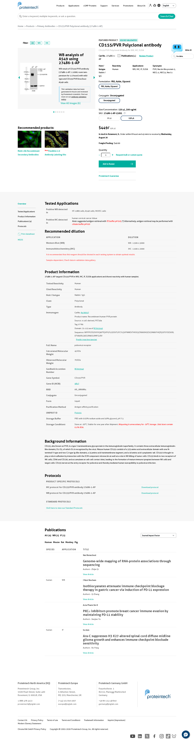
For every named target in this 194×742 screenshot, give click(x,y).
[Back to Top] (177, 735)
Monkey (69, 542)
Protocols (22, 226)
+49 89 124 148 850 (107, 701)
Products (30, 26)
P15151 (78, 413)
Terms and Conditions (71, 720)
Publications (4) (25, 221)
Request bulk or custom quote (129, 155)
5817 (77, 383)
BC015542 (98, 328)
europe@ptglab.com (67, 704)
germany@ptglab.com (108, 704)
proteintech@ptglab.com (29, 704)
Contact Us (22, 720)
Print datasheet (28, 234)
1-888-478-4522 (25, 701)
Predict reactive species (86, 339)
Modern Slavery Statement (29, 723)
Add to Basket (108, 164)
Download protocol (149, 487)
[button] (186, 734)
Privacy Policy (37, 720)
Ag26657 (85, 312)
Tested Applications (26, 211)
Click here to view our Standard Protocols (64, 508)
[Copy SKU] (124, 113)
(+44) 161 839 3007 (67, 701)
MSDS (20, 240)
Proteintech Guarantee (109, 176)
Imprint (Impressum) (116, 720)
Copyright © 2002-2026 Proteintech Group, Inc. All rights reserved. (79, 729)
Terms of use (52, 720)
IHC (47, 43)
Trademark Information (94, 720)
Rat (62, 542)
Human (48, 542)
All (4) (48, 535)
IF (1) (62, 535)
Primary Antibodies (46, 26)
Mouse (56, 542)
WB (39, 43)
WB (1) (55, 535)
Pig (76, 542)
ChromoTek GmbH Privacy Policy (32, 729)
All (32, 43)
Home (20, 26)
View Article (88, 574)
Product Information (27, 216)
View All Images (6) (70, 103)
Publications (127, 56)
